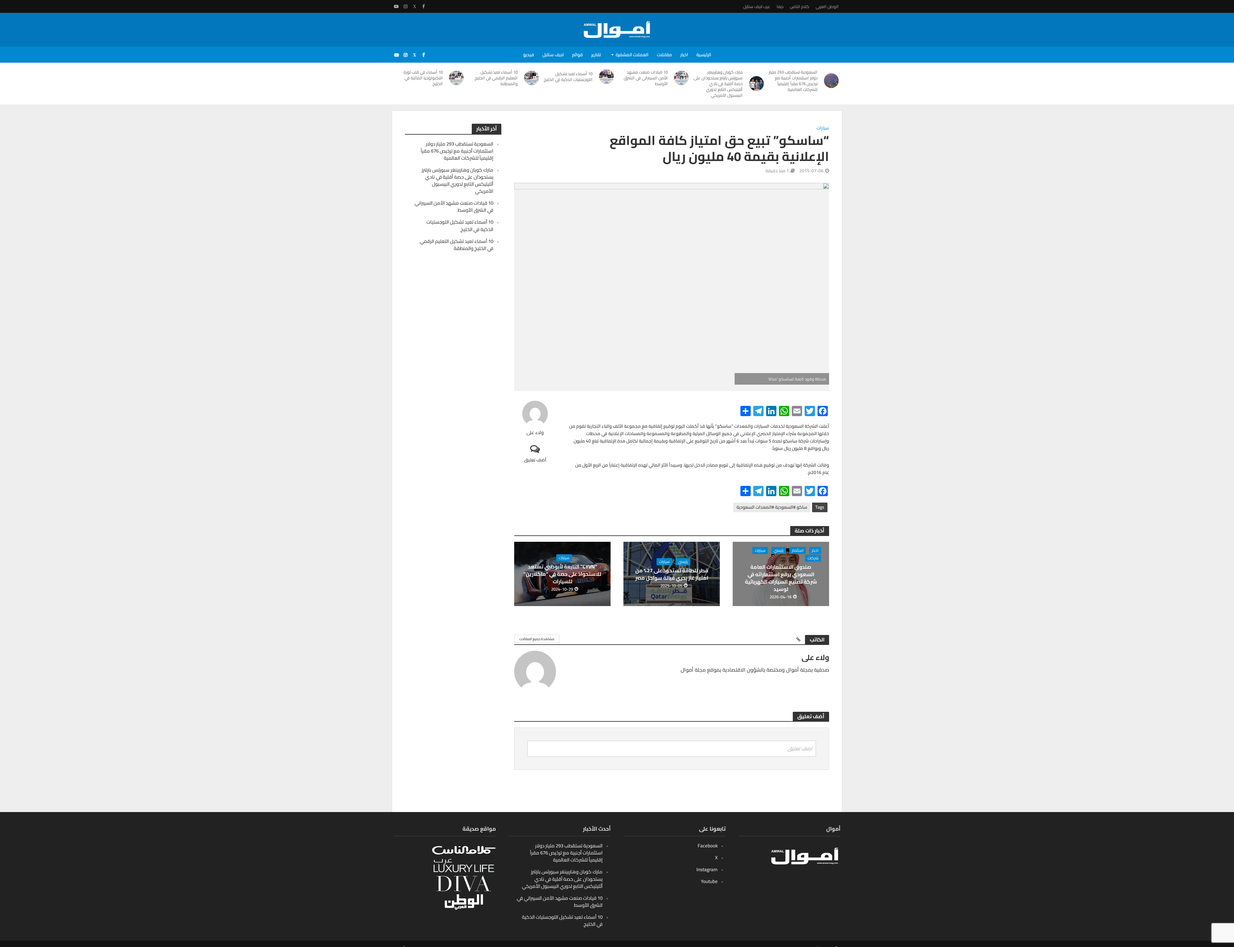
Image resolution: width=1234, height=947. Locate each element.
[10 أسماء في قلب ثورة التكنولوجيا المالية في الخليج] (456, 77)
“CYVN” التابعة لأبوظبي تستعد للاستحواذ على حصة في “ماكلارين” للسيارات (562, 574)
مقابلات (664, 54)
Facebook (708, 845)
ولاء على (535, 433)
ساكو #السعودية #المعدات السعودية (772, 507)
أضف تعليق (535, 460)
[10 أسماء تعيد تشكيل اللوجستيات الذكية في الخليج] (606, 76)
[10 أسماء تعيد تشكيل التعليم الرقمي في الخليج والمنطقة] (531, 77)
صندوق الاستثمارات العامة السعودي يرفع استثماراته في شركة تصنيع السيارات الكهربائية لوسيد (781, 578)
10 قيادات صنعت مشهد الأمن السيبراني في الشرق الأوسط (646, 77)
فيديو (528, 54)
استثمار (797, 550)
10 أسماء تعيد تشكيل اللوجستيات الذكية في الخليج (568, 76)
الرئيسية (703, 54)
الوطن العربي (827, 6)
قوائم (577, 54)
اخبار (684, 54)
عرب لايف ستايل (756, 6)
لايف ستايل (553, 54)
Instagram (707, 869)
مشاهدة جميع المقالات (536, 639)
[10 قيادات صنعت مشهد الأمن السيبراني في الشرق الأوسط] (681, 77)
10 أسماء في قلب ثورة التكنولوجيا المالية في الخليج (423, 77)
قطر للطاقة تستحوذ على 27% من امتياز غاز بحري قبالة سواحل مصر (671, 574)
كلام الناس (799, 6)
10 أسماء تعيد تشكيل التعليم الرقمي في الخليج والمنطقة (496, 77)
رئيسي (778, 550)
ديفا (780, 6)
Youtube (709, 881)
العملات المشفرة (632, 54)
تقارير (596, 54)
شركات (813, 558)
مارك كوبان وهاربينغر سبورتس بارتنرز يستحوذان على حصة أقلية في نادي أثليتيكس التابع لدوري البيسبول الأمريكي (718, 83)
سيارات (823, 128)
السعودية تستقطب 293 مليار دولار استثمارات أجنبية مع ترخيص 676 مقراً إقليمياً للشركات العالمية (793, 80)
